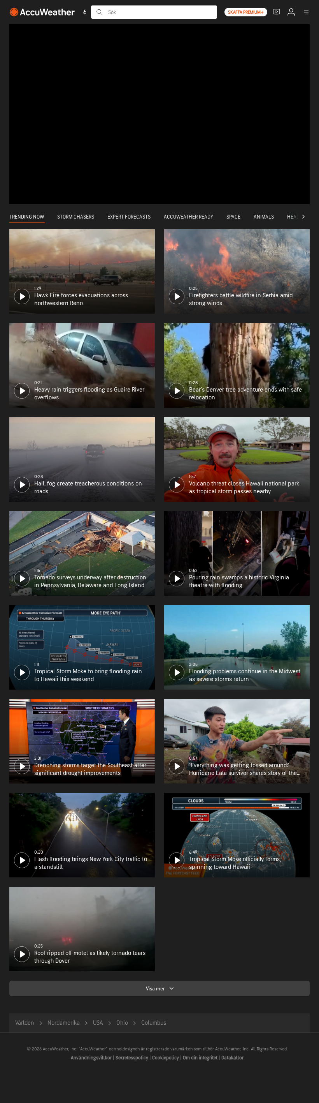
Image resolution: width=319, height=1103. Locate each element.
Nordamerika (63, 1023)
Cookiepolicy (166, 1058)
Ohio (122, 1023)
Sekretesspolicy (132, 1058)
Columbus (153, 1023)
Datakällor (232, 1058)
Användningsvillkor (92, 1058)
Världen (24, 1023)
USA (98, 1023)
